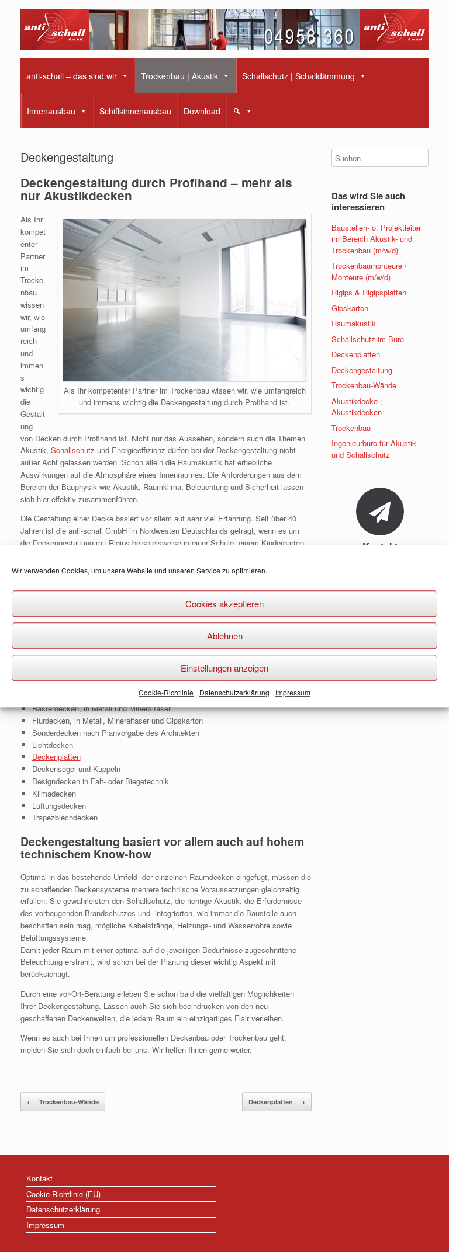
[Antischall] (224, 29)
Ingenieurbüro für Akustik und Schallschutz (373, 448)
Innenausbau (51, 111)
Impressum (292, 692)
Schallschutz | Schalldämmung (298, 76)
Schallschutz (73, 449)
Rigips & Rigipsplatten (368, 292)
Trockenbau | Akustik (179, 76)
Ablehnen (225, 636)
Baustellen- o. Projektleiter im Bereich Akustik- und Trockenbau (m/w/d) (376, 239)
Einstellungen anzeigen (224, 668)
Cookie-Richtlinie (166, 692)
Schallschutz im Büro (367, 339)
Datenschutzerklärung (234, 692)
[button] (242, 110)
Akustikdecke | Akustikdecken (356, 406)
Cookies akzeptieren (224, 603)
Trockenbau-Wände (63, 1101)
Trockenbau (351, 427)
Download (202, 111)
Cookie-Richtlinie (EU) (63, 1193)
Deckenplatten (56, 756)
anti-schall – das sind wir (71, 76)
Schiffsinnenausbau (135, 111)
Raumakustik (353, 323)
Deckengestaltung (361, 369)
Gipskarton (349, 308)
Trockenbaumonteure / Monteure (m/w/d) (369, 271)
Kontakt (39, 1178)
